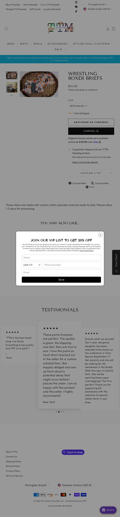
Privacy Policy (84, 250)
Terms (91, 250)
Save (61, 279)
